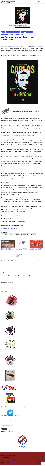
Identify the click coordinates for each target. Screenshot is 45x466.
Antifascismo (3, 260)
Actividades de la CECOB (22, 447)
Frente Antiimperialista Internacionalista (18, 25)
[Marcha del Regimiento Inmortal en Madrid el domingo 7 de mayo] (36, 244)
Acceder (38, 1)
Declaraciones (29, 31)
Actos (3, 31)
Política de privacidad (38, 462)
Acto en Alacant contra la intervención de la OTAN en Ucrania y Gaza (7, 249)
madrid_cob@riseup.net (11, 228)
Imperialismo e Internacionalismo (16, 34)
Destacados (4, 34)
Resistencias (17, 260)
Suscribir (4, 428)
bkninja (14, 462)
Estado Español (10, 260)
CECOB (22, 31)
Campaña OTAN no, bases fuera (13, 31)
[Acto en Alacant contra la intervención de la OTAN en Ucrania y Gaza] (8, 244)
